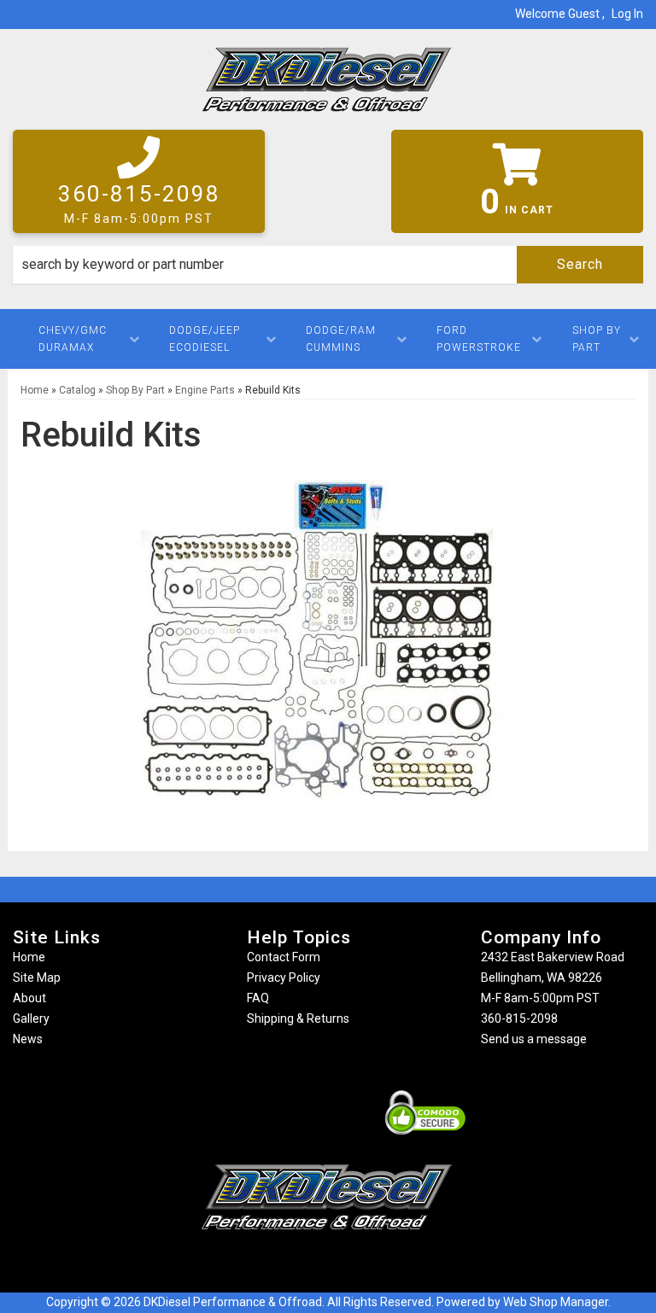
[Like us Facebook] (298, 1263)
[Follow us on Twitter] (345, 1263)
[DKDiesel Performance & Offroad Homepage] (328, 86)
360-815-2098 (519, 1018)
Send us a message (534, 1039)
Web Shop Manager (555, 1302)
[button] (328, 264)
